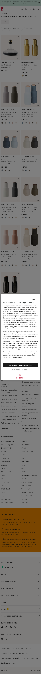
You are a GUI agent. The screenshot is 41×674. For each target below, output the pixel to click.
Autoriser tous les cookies (20, 365)
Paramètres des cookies (20, 370)
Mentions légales (17, 357)
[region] (20, 337)
